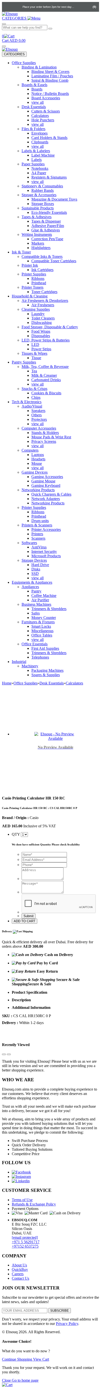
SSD (35, 573)
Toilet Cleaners (43, 318)
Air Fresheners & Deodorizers (45, 300)
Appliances (30, 587)
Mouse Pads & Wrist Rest (51, 437)
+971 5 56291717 (25, 1242)
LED (35, 344)
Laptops (37, 455)
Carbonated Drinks (46, 380)
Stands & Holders (45, 433)
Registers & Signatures (49, 177)
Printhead (38, 283)
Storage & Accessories (39, 195)
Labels (36, 160)
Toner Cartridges (44, 292)
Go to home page (25, 1380)
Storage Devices (34, 560)
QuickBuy (20, 1269)
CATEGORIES (14, 54)
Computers (30, 450)
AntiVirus (39, 547)
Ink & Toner (21, 252)
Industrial (19, 662)
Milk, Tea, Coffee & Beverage (45, 366)
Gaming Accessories (47, 477)
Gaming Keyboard (45, 485)
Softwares (29, 543)
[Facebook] (21, 1172)
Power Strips (41, 349)
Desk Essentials (34, 107)
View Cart (41, 1359)
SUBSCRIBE (59, 1310)
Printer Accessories (46, 529)
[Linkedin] (21, 1181)
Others (36, 415)
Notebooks (39, 168)
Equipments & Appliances (32, 582)
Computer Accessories (39, 428)
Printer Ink (30, 265)
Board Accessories (45, 98)
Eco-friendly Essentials (49, 212)
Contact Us (20, 1278)
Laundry (38, 314)
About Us (19, 1265)
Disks (35, 569)
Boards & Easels (34, 85)
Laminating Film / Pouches (52, 76)
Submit (29, 916)
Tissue (36, 358)
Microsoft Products (46, 556)
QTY (16, 834)
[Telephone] (7, 7)
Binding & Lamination (39, 67)
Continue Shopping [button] (17, 1359)
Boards (36, 89)
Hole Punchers (42, 120)
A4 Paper (38, 173)
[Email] (17, 7)
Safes (35, 613)
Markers (37, 243)
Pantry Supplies (24, 362)
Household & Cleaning (30, 296)
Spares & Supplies (45, 675)
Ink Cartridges (42, 270)
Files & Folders (33, 129)
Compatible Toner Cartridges (53, 261)
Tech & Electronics (26, 402)
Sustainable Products (38, 208)
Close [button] (7, 1380)
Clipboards (39, 142)
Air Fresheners (42, 305)
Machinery (30, 666)
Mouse (36, 463)
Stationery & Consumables (42, 186)
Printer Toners (32, 287)
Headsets (38, 459)
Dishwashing (41, 322)
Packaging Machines (47, 670)
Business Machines (36, 604)
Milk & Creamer (44, 375)
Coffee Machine (43, 595)
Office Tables (41, 635)
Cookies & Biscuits (46, 393)
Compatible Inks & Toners (42, 256)
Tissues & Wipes (34, 353)
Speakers (38, 411)
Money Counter (43, 617)
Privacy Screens (43, 441)
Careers (18, 1274)
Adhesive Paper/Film (47, 226)
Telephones (40, 657)
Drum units (40, 521)
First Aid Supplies (45, 648)
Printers (37, 534)
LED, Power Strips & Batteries (46, 340)
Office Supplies (24, 63)
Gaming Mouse (43, 481)
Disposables (40, 336)
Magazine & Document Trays (54, 199)
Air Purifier (40, 600)
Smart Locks (41, 626)
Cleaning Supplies (36, 309)
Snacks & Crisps (34, 389)
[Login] (79, 7)
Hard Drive (40, 565)
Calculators (40, 116)
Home (7, 683)
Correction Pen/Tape (47, 239)
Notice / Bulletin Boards (50, 93)
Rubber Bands (42, 190)
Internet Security (44, 551)
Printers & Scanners (37, 525)
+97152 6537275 (25, 1246)
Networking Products (38, 490)
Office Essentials (35, 644)
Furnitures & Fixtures (38, 622)
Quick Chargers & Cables (51, 494)
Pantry (36, 591)
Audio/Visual (32, 406)
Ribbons (37, 278)
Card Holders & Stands (49, 138)
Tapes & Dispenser (46, 221)
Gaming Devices (35, 472)
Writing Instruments (37, 234)
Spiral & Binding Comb (49, 80)
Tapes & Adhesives (36, 217)
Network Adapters (45, 499)
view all (37, 102)
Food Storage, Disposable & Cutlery (50, 327)
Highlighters (40, 248)
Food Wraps (40, 331)
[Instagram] (21, 1176)
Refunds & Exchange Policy (34, 1204)
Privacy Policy (67, 1323)
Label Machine (43, 155)
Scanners (38, 538)
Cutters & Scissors (45, 111)
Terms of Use (22, 1200)
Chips (35, 397)
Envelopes (39, 133)
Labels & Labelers (36, 151)
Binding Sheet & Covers (50, 71)
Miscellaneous (42, 631)
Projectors (39, 419)
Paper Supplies (33, 164)
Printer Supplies (34, 274)
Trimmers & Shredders (48, 609)
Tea (34, 371)
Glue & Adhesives (45, 230)
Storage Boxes (42, 204)
